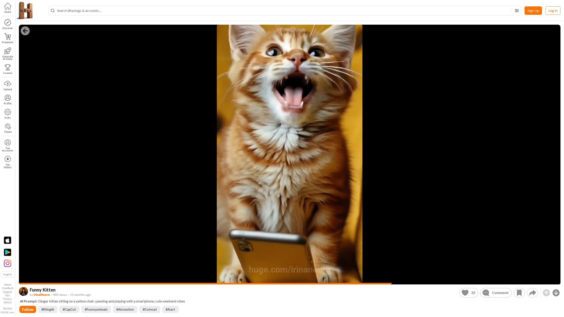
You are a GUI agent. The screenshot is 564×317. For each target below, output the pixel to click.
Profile (7, 103)
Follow (27, 309)
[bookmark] (519, 293)
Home (7, 11)
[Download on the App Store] (7, 240)
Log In (553, 10)
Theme (8, 131)
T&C (7, 295)
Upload (8, 89)
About (7, 284)
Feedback (7, 288)
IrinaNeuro (42, 295)
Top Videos (8, 165)
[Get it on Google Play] (7, 252)
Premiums (7, 42)
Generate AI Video (7, 57)
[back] (25, 30)
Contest (7, 73)
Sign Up (533, 10)
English (7, 274)
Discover (7, 28)
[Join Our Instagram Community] (7, 263)
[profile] (23, 291)
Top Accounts (7, 149)
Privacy (7, 298)
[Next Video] (556, 293)
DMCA (7, 302)
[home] (24, 10)
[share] (532, 293)
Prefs (8, 117)
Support (7, 291)
